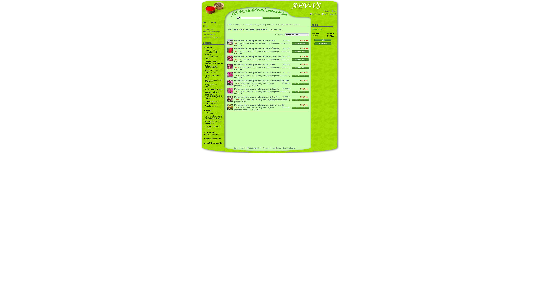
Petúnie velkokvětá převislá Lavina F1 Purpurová (257, 73)
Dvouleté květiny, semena (211, 58)
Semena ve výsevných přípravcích (213, 81)
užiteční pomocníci (213, 143)
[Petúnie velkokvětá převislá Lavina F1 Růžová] (230, 91)
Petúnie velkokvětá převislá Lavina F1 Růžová (256, 89)
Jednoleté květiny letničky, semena (211, 67)
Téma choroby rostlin (211, 37)
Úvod (205, 26)
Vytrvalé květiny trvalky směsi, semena (213, 93)
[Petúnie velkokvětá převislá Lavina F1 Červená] (230, 50)
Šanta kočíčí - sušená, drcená (211, 133)
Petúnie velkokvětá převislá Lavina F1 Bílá (254, 40)
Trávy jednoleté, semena (211, 86)
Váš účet (316, 14)
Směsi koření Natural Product (213, 127)
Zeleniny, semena (211, 106)
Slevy (236, 148)
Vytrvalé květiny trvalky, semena (214, 98)
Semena (208, 47)
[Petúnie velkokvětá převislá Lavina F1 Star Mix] (230, 99)
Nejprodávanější (254, 148)
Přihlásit (333, 11)
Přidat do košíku (300, 43)
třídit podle (279, 34)
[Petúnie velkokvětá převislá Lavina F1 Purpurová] (230, 75)
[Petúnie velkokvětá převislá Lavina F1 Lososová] (230, 58)
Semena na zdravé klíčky (212, 76)
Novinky (243, 148)
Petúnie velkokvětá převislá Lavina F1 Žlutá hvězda (259, 105)
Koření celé (209, 113)
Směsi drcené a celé (213, 119)
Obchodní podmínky (211, 32)
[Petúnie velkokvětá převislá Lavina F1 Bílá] (230, 42)
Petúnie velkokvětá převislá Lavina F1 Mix (254, 65)
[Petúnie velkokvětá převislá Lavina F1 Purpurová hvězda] (230, 83)
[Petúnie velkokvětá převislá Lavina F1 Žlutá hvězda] (230, 107)
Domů (229, 24)
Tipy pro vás (208, 29)
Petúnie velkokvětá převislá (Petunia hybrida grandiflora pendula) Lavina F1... (254, 85)
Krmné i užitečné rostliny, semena (211, 72)
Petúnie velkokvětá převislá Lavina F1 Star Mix (256, 97)
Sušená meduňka (212, 139)
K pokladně (323, 43)
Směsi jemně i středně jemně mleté (213, 123)
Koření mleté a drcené (213, 116)
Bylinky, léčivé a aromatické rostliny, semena (212, 52)
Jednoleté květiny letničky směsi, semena (214, 62)
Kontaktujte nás (269, 148)
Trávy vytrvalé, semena (214, 89)
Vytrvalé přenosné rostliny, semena (212, 102)
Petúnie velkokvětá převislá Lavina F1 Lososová (257, 56)
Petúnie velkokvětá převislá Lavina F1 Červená (256, 48)
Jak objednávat (209, 35)
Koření (207, 110)
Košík (326, 14)
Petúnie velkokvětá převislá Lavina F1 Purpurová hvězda (261, 81)
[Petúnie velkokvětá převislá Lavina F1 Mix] (230, 66)
